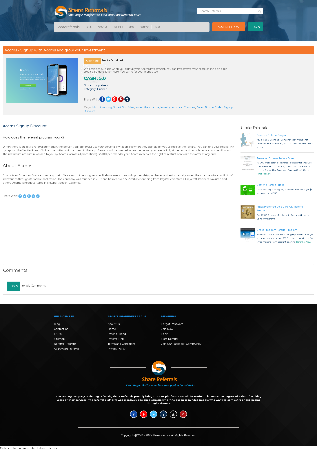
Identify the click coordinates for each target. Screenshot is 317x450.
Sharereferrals (68, 27)
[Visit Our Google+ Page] (143, 414)
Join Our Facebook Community (181, 343)
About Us (102, 27)
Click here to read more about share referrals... (29, 448)
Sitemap (59, 339)
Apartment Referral (66, 348)
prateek (103, 85)
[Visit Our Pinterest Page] (183, 414)
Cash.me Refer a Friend (271, 184)
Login (13, 286)
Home (88, 27)
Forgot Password (172, 324)
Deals (200, 107)
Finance (102, 89)
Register (118, 27)
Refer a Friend (117, 334)
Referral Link (116, 339)
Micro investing (102, 107)
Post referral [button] (229, 27)
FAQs (157, 27)
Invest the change (147, 107)
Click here (92, 60)
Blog (131, 27)
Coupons (189, 107)
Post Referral (169, 339)
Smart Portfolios (123, 107)
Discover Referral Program (272, 135)
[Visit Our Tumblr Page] (163, 414)
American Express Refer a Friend (276, 158)
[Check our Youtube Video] (173, 414)
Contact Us (61, 329)
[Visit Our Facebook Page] (133, 414)
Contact (145, 27)
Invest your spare (171, 107)
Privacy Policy (116, 348)
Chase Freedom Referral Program (277, 229)
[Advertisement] (275, 83)
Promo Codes (214, 107)
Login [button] (255, 27)
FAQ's (57, 334)
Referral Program (65, 343)
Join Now (167, 329)
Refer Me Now (264, 173)
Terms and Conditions (121, 343)
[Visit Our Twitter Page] (153, 414)
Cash (90, 78)
